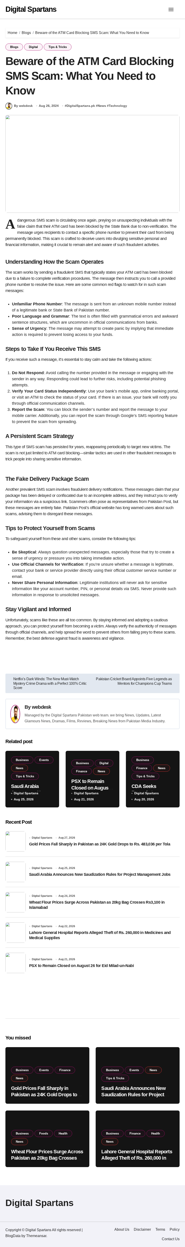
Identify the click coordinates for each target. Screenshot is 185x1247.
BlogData (13, 1236)
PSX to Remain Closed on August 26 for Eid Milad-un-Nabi (81, 965)
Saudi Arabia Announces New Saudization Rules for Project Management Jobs (100, 874)
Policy (175, 1229)
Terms (160, 1229)
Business (22, 760)
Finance (81, 771)
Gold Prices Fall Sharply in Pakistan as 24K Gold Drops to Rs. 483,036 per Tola (99, 844)
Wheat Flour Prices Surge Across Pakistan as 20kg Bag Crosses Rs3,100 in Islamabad (47, 1158)
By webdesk (23, 106)
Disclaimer (142, 1229)
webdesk (41, 707)
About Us (121, 1229)
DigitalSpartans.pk (81, 106)
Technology (118, 106)
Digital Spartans (30, 9)
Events (44, 760)
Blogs (14, 47)
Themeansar (36, 1236)
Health (63, 1133)
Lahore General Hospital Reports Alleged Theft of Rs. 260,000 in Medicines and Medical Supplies (136, 1158)
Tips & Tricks (58, 47)
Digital (33, 47)
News (102, 106)
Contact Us (171, 1239)
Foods (43, 1133)
